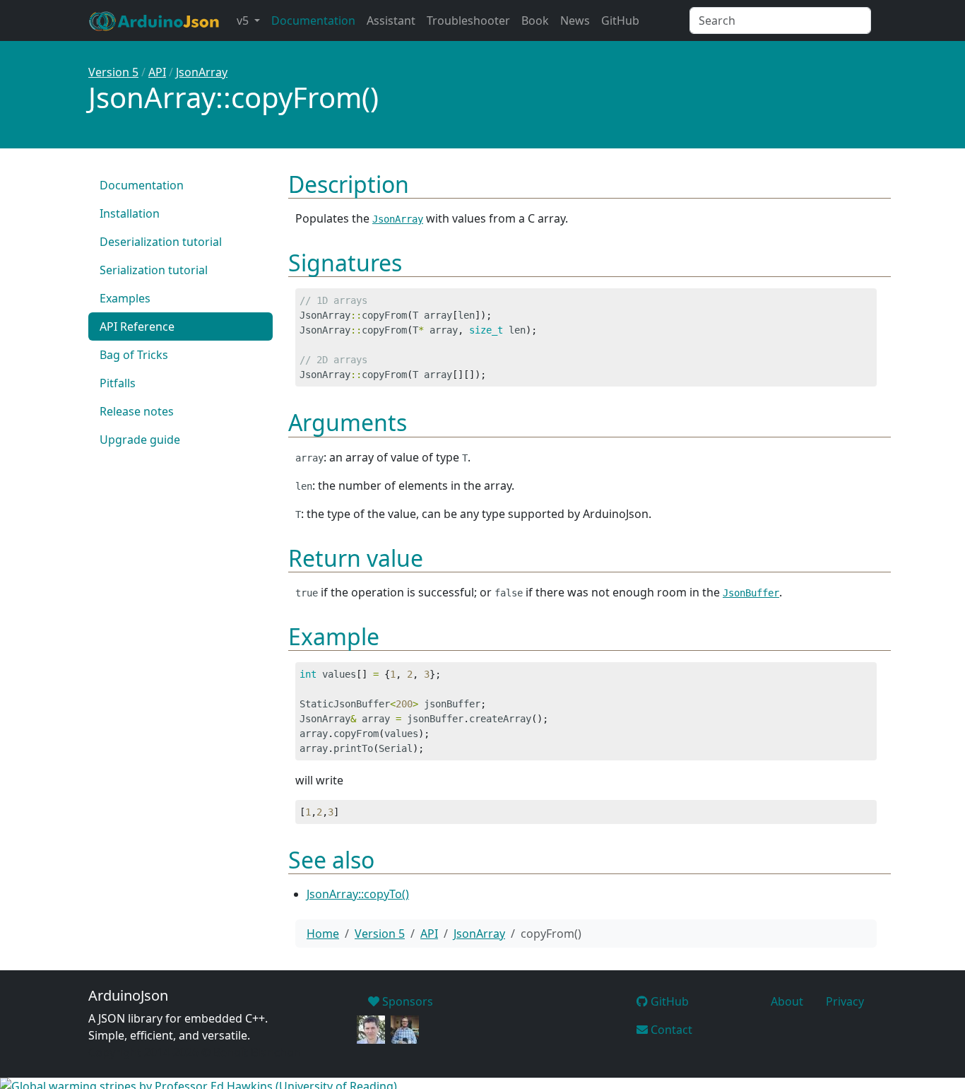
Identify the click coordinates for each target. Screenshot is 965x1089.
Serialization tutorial (154, 270)
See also (331, 859)
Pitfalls (118, 383)
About (787, 1001)
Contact (670, 1029)
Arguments (347, 422)
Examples (125, 298)
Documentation (313, 20)
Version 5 (113, 72)
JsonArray (201, 72)
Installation (130, 213)
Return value (355, 558)
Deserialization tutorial (161, 241)
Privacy (845, 1001)
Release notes (137, 411)
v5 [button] (244, 20)
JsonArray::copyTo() (358, 894)
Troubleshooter (468, 20)
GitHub (620, 20)
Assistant (391, 20)
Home (323, 933)
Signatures (345, 262)
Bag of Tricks (134, 355)
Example (333, 636)
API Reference (137, 326)
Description (348, 184)
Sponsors (406, 1001)
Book (535, 20)
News (575, 20)
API (157, 72)
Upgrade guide (140, 439)
